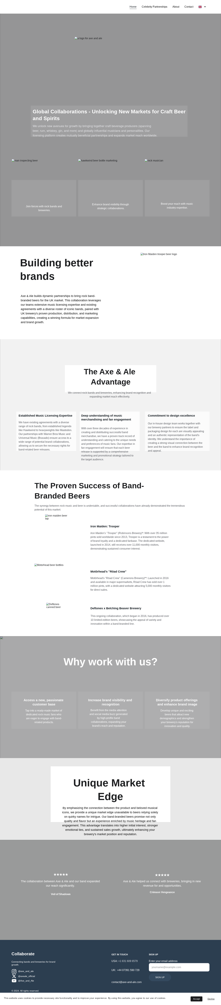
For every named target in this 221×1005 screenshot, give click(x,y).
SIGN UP (160, 977)
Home (133, 6)
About (175, 6)
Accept (196, 999)
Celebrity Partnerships (154, 6)
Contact (188, 6)
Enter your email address (163, 961)
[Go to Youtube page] (14, 980)
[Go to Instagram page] (14, 971)
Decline (211, 999)
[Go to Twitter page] (14, 976)
